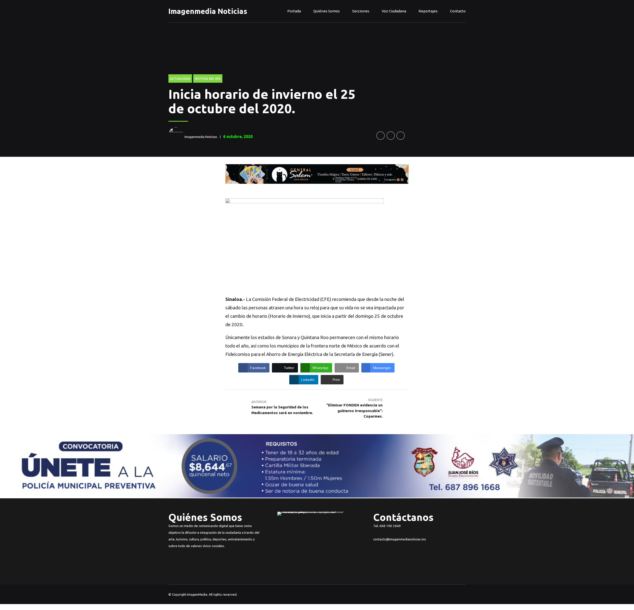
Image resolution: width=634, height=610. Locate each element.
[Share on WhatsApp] (400, 136)
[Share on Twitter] (391, 136)
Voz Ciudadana (394, 11)
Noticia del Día (208, 78)
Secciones (360, 11)
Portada (294, 11)
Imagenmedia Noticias (207, 11)
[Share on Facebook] (380, 136)
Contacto (458, 11)
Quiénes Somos (326, 11)
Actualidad (180, 78)
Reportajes (428, 11)
